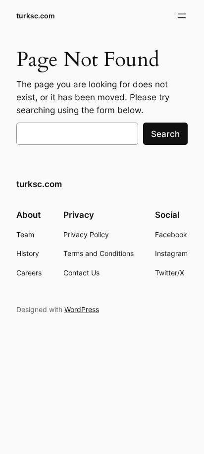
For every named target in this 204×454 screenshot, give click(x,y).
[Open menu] (182, 16)
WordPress (81, 309)
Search (165, 134)
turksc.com (35, 15)
